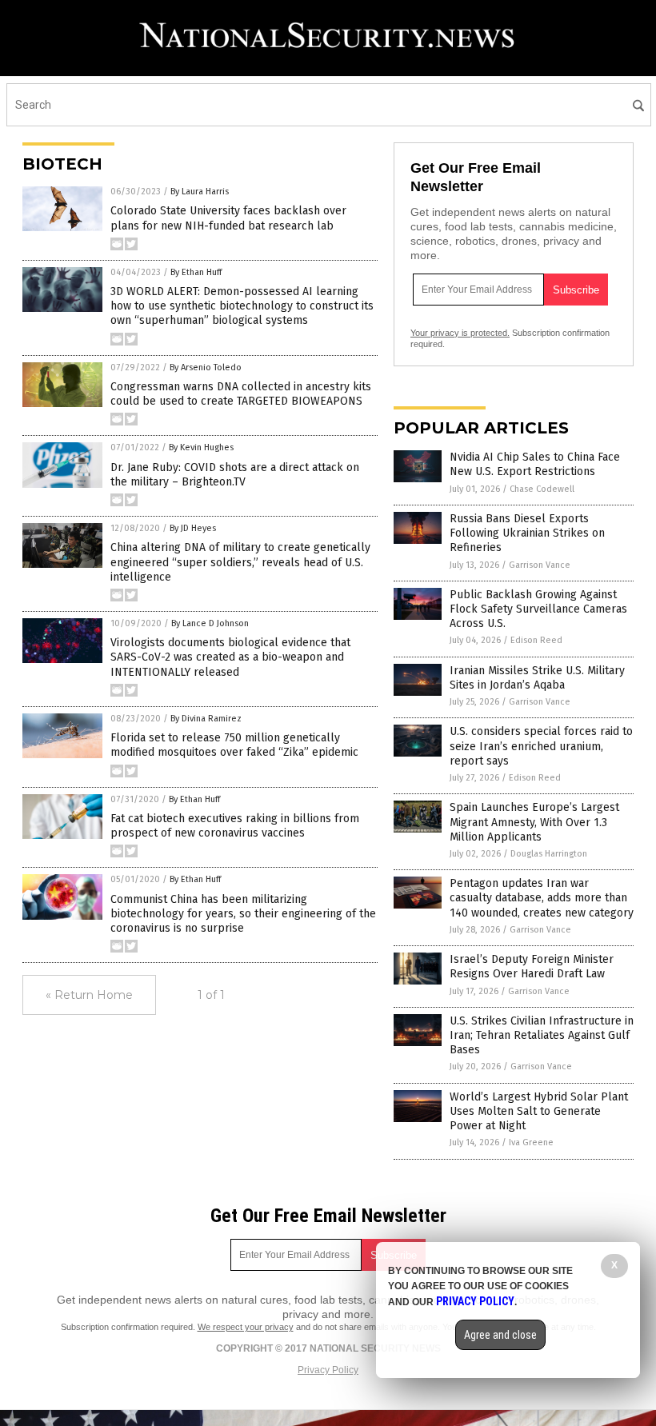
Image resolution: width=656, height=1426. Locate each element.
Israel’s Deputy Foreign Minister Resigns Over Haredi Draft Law (532, 967)
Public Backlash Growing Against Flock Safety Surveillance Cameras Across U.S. (538, 609)
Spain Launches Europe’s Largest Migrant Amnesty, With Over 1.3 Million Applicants (534, 822)
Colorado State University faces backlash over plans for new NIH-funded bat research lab (228, 218)
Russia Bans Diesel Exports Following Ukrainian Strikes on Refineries (527, 533)
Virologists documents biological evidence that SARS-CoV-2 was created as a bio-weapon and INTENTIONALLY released (230, 657)
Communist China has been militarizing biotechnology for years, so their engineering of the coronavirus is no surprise (243, 914)
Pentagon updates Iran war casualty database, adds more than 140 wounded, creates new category (542, 898)
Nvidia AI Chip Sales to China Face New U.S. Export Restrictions (535, 464)
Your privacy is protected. (460, 333)
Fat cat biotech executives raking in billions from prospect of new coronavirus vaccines (234, 826)
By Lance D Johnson (210, 623)
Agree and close (500, 1334)
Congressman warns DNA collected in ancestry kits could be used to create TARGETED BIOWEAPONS (240, 394)
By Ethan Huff (196, 272)
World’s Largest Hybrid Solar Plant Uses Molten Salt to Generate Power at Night (539, 1111)
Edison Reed (536, 640)
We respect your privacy (246, 1327)
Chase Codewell (542, 489)
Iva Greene (531, 1142)
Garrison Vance (539, 565)
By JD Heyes (193, 528)
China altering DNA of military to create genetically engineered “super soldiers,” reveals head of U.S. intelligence (240, 562)
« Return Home (89, 995)
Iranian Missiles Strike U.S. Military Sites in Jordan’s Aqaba (537, 678)
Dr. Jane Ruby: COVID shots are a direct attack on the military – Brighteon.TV (234, 475)
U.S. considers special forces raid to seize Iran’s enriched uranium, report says (541, 746)
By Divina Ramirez (206, 718)
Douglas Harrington (548, 854)
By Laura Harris (199, 191)
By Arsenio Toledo (206, 367)
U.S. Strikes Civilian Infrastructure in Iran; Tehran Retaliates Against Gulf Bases (542, 1035)
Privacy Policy (328, 1370)
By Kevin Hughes (201, 447)
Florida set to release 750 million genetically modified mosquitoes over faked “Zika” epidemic (234, 745)
